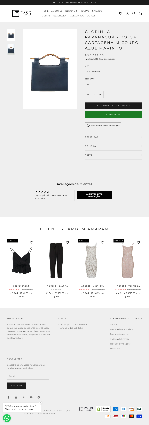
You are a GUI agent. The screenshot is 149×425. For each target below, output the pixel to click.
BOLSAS (46, 15)
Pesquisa (114, 324)
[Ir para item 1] (11, 35)
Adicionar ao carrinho (113, 105)
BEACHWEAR (60, 15)
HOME (45, 11)
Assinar (16, 385)
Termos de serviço (119, 334)
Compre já (113, 114)
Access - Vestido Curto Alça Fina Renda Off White (92, 286)
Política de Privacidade (121, 329)
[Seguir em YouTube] (31, 397)
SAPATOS (97, 11)
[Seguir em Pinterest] (23, 397)
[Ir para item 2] (11, 49)
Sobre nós (115, 348)
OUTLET (91, 15)
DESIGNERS (71, 11)
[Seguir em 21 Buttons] (38, 397)
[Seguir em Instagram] (16, 397)
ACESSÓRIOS (77, 15)
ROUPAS (84, 11)
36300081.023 (21, 286)
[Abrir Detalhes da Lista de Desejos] (121, 13)
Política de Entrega (120, 339)
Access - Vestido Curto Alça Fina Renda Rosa (128, 286)
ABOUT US (56, 11)
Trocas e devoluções (120, 343)
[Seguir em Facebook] (8, 397)
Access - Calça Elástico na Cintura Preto (56, 286)
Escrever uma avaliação (94, 195)
